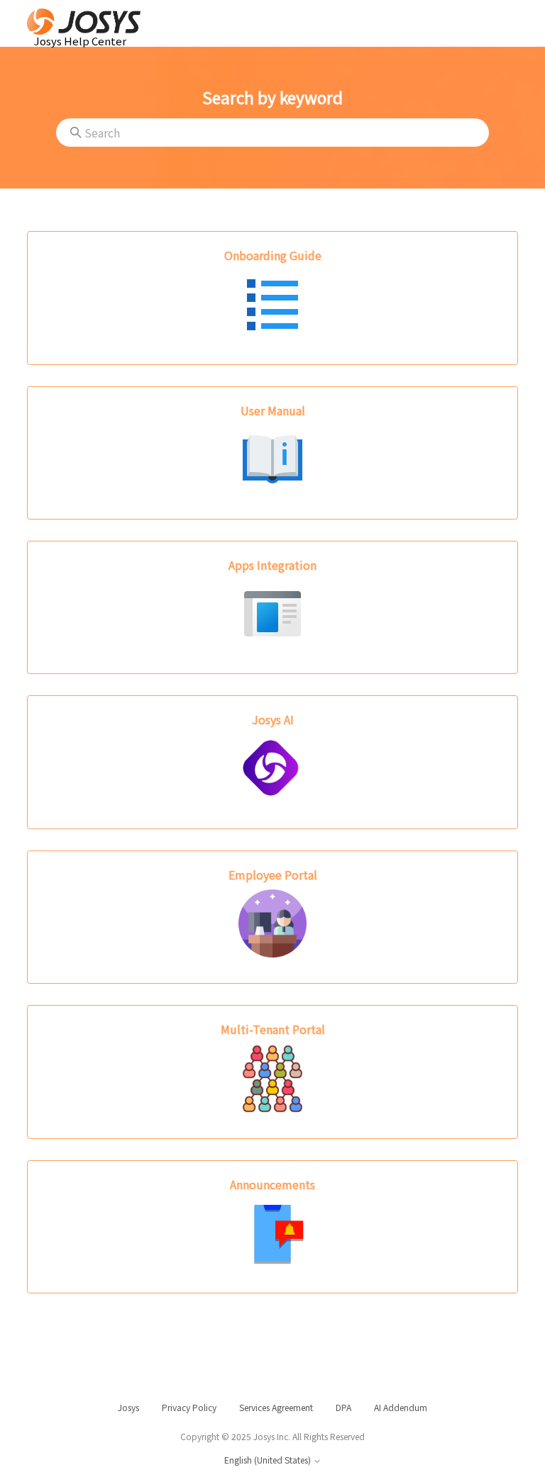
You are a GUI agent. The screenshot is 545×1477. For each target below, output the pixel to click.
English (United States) (268, 1460)
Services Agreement (276, 1408)
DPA (343, 1408)
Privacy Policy (189, 1408)
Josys (128, 1408)
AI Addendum (400, 1408)
